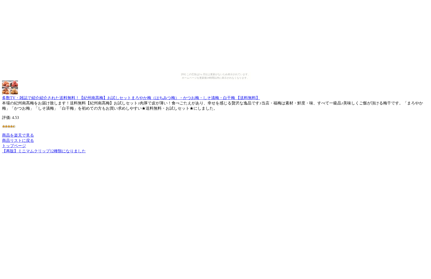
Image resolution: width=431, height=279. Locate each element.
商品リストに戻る (18, 140)
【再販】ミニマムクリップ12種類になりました (44, 151)
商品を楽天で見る (18, 135)
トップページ (14, 146)
